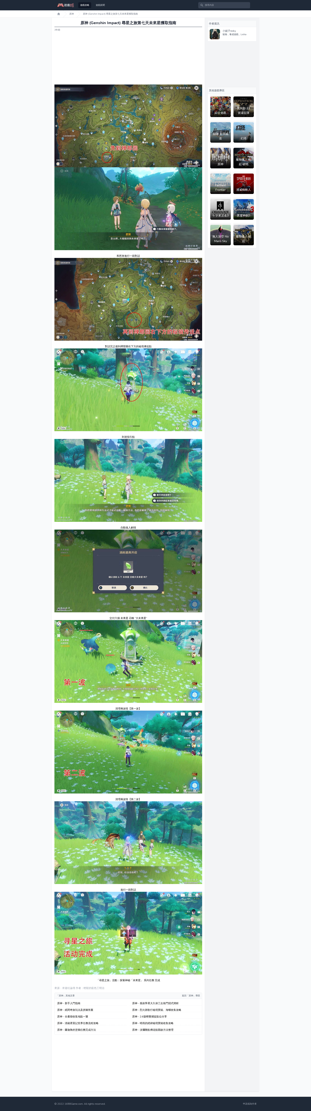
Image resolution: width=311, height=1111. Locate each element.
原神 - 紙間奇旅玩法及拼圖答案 (75, 1010)
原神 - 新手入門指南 (68, 1003)
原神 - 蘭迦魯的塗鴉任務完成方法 (76, 1030)
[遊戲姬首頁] (58, 14)
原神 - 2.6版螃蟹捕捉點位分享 (149, 1016)
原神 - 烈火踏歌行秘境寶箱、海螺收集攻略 (156, 1010)
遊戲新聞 (100, 5)
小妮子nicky (229, 31)
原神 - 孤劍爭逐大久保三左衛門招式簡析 (155, 1003)
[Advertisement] (128, 58)
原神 (71, 13)
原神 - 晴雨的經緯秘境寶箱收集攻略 (152, 1023)
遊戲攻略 (84, 5)
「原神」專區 (193, 995)
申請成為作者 (250, 1103)
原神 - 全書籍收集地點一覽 (72, 1016)
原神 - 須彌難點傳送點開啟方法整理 (152, 1030)
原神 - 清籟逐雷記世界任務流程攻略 (77, 1023)
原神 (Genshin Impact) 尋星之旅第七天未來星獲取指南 (110, 13)
